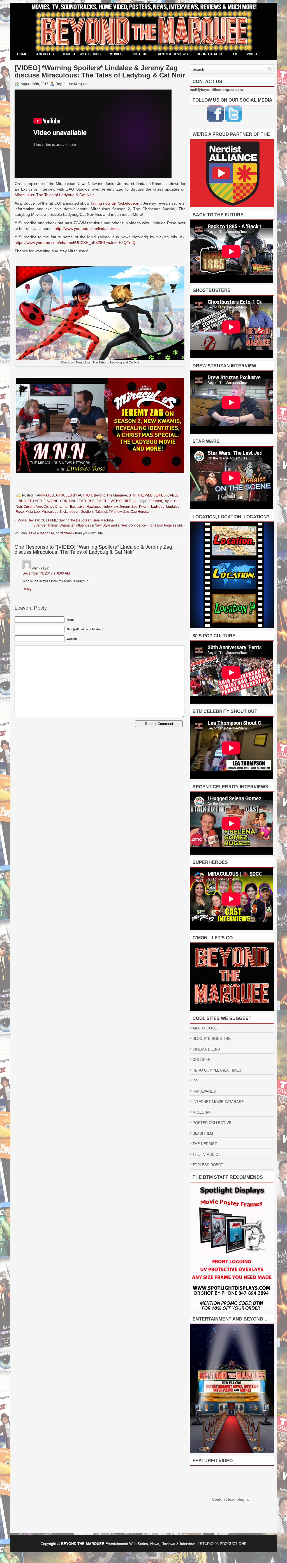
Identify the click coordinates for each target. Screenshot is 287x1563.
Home (22, 53)
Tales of (101, 512)
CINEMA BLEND (206, 1049)
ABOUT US (45, 53)
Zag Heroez (140, 512)
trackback (67, 532)
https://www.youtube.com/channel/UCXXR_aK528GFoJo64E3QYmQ (75, 242)
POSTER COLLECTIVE (212, 1122)
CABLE (173, 495)
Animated (154, 501)
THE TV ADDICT (206, 1154)
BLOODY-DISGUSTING (212, 1038)
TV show (115, 512)
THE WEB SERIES (117, 501)
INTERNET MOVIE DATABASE (218, 1101)
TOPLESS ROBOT (208, 1164)
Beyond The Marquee (110, 495)
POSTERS (139, 53)
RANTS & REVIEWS (172, 53)
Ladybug (158, 507)
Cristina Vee (33, 507)
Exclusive (77, 507)
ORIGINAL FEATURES (77, 501)
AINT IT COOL (205, 1028)
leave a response (41, 532)
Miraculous (49, 512)
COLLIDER (201, 1059)
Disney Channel (56, 507)
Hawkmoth (94, 507)
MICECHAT (202, 1112)
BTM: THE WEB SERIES (82, 53)
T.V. (235, 53)
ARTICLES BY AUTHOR (73, 495)
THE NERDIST (205, 1143)
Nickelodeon (69, 512)
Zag (126, 512)
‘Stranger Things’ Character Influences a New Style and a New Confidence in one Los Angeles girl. (108, 525)
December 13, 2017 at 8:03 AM (46, 573)
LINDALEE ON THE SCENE (37, 501)
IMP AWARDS (204, 1091)
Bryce (168, 501)
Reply (26, 588)
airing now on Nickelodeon (115, 203)
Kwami (144, 507)
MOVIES (116, 53)
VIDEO (252, 53)
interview (111, 507)
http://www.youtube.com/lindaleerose (87, 228)
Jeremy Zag (128, 507)
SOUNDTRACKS (210, 53)
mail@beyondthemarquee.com (216, 89)
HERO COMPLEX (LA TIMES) (217, 1070)
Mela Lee (33, 512)
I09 (195, 1080)
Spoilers (87, 512)
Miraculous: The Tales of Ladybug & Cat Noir (54, 195)
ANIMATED (45, 495)
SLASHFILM (203, 1133)
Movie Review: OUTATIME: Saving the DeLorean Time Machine (65, 520)
